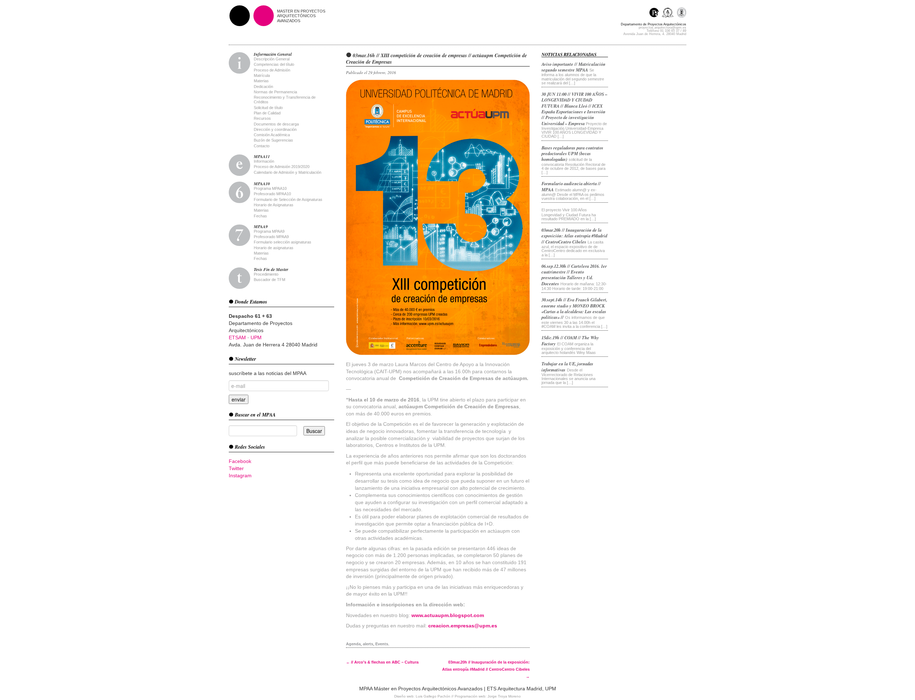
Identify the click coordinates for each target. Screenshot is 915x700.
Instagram (240, 475)
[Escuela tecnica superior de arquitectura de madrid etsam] (669, 13)
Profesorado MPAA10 (272, 194)
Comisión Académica (272, 135)
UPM (256, 337)
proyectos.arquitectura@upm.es (662, 27)
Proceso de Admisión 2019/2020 (282, 166)
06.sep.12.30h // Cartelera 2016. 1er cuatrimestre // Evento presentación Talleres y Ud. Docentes (574, 275)
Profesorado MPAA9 (271, 237)
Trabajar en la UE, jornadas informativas (567, 366)
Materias (261, 81)
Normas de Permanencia (275, 92)
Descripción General (272, 59)
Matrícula (262, 75)
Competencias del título (274, 64)
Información (264, 161)
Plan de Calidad (267, 113)
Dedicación (263, 86)
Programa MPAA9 (269, 231)
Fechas (260, 216)
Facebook (240, 461)
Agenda (353, 644)
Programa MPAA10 (270, 188)
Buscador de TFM (269, 279)
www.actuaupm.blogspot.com (447, 615)
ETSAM (237, 337)
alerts (368, 644)
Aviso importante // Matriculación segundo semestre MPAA (573, 67)
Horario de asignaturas (273, 248)
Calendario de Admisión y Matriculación (287, 172)
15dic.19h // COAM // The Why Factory (570, 340)
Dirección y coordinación (275, 129)
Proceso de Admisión (272, 70)
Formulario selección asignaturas (282, 242)
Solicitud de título (268, 107)
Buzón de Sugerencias (273, 140)
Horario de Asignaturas (273, 205)
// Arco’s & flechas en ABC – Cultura (382, 662)
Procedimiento (266, 274)
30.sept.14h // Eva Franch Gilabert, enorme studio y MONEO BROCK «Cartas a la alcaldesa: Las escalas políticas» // (574, 308)
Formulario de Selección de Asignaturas (288, 199)
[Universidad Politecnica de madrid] (681, 13)
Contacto (261, 146)
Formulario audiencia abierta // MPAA (571, 186)
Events (381, 644)
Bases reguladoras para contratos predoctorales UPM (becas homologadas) (572, 153)
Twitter (236, 468)
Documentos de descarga (276, 124)
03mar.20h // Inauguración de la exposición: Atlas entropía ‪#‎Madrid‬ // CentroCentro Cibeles (486, 669)
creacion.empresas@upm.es (462, 625)
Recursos (262, 118)
